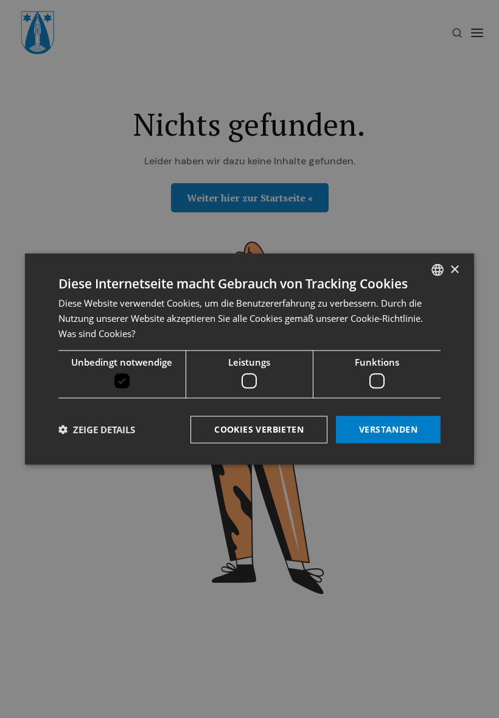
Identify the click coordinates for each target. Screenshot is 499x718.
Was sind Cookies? (96, 333)
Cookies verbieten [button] (259, 429)
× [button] (454, 269)
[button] (96, 429)
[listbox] (437, 270)
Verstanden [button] (388, 429)
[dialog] (249, 359)
